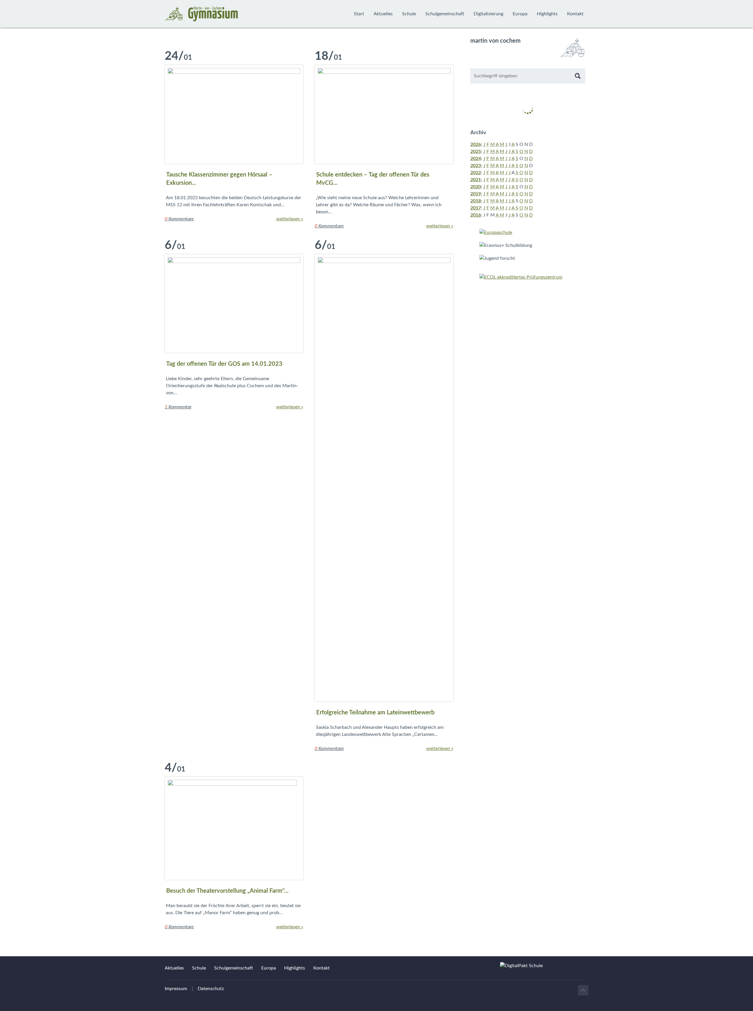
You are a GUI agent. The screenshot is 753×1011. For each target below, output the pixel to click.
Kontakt (575, 13)
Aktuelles (383, 13)
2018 (475, 201)
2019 (475, 194)
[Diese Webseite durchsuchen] (577, 76)
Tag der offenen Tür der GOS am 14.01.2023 (224, 364)
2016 (475, 215)
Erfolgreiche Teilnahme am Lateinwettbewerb (375, 713)
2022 (475, 172)
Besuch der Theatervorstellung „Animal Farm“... (227, 891)
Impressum (176, 988)
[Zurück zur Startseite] (201, 14)
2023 (475, 165)
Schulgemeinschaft (444, 13)
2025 (475, 151)
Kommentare (179, 219)
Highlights (547, 13)
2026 (475, 144)
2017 (475, 208)
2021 (475, 179)
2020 (475, 186)
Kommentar (178, 407)
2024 (475, 158)
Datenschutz (211, 988)
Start (359, 13)
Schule (409, 13)
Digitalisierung (488, 13)
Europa (520, 13)
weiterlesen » (289, 219)
